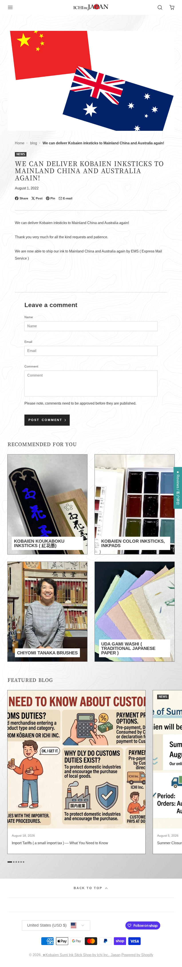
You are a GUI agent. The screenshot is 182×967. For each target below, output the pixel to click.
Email (28, 342)
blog (33, 143)
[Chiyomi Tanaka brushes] (47, 611)
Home (19, 143)
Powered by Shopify (137, 955)
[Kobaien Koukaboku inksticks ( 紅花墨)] (47, 504)
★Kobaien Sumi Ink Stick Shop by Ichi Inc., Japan (81, 955)
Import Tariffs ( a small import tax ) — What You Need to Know (77, 772)
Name (28, 317)
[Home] (91, 7)
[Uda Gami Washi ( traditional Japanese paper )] (135, 611)
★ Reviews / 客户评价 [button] (178, 488)
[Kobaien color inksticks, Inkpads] (135, 504)
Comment (31, 366)
